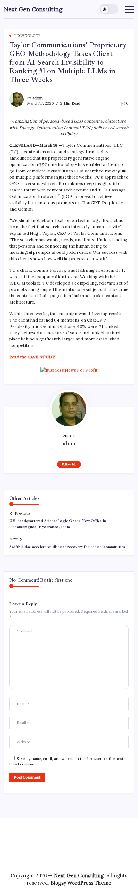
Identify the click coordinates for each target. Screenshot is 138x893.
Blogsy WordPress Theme (81, 883)
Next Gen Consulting (33, 9)
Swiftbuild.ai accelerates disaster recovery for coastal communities (67, 546)
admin (37, 98)
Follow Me (69, 464)
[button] (109, 9)
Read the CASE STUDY (32, 357)
